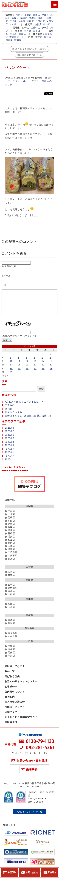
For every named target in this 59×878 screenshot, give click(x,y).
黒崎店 (11, 524)
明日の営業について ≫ (29, 55)
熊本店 (27, 31)
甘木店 (13, 24)
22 (51, 364)
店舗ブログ (11, 712)
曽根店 (36, 15)
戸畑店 (45, 15)
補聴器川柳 (11, 722)
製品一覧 (10, 671)
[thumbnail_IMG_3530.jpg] (29, 193)
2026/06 (9, 434)
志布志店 (14, 37)
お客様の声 (11, 686)
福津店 (24, 18)
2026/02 (9, 449)
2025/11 (9, 459)
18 (19, 364)
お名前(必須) (9, 266)
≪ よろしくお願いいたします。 (29, 48)
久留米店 (12, 555)
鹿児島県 (30, 628)
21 (43, 364)
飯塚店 (15, 18)
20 (35, 364)
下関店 (38, 37)
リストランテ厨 (13, 412)
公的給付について (15, 691)
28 (43, 368)
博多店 (41, 18)
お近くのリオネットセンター (21, 681)
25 (19, 368)
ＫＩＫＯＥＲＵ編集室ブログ (21, 717)
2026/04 (9, 441)
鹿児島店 (12, 633)
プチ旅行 (10, 405)
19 (27, 364)
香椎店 (32, 18)
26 (27, 368)
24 (11, 368)
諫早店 (45, 27)
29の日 (9, 408)
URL (4, 285)
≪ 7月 (5, 376)
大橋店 (21, 21)
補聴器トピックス (15, 707)
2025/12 (9, 456)
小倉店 (27, 15)
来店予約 (12, 872)
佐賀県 (29, 566)
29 (51, 368)
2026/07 (9, 431)
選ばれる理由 (12, 676)
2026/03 (9, 445)
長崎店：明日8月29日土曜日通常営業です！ (29, 415)
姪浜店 (13, 21)
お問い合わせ (32, 872)
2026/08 (9, 427)
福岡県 (29, 506)
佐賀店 (38, 24)
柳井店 (47, 37)
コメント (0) (19, 81)
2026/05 (9, 438)
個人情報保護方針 (15, 701)
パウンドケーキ (17, 67)
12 (27, 361)
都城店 (22, 34)
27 (35, 368)
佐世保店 (35, 27)
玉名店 (36, 31)
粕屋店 (11, 540)
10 (11, 361)
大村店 (11, 594)
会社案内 (10, 696)
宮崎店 (13, 34)
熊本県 (29, 599)
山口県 (29, 641)
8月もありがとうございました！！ (24, 401)
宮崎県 (29, 615)
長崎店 (11, 585)
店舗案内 (51, 872)
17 (11, 364)
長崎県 (29, 579)
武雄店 (46, 24)
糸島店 (30, 21)
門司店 (19, 15)
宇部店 (17, 40)
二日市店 (40, 21)
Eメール (6, 275)
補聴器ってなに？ (15, 666)
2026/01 (9, 452)
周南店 (9, 40)
